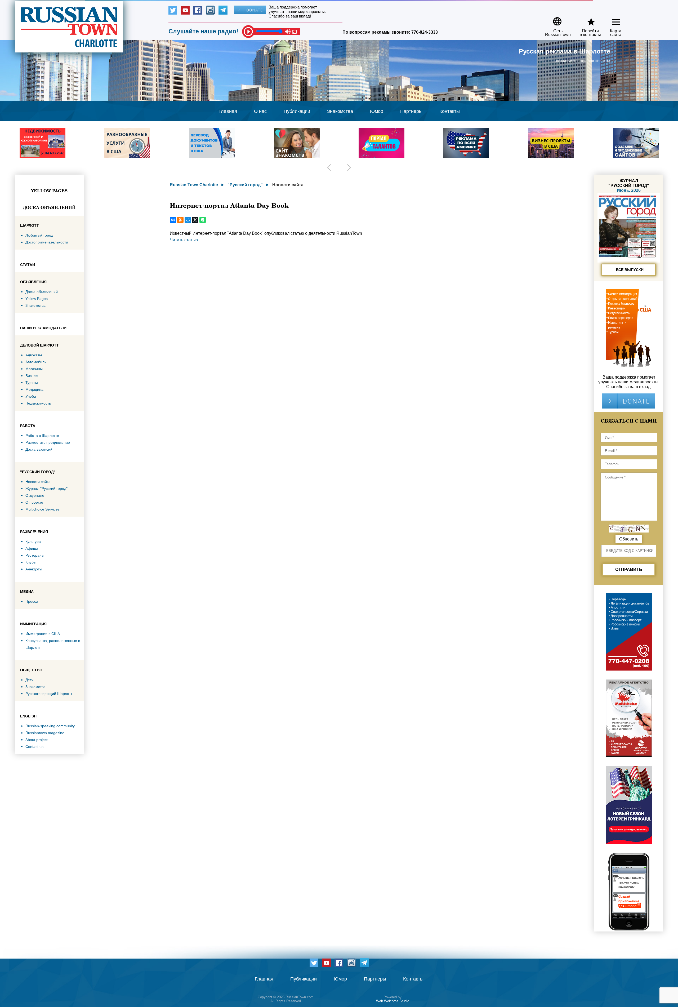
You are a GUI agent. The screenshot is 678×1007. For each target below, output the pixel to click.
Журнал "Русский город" (46, 488)
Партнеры (411, 111)
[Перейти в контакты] (587, 19)
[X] (195, 220)
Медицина (34, 389)
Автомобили (36, 362)
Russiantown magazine (44, 733)
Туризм (31, 382)
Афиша (31, 548)
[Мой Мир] (188, 220)
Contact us (34, 746)
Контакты (449, 111)
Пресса (31, 601)
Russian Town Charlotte (194, 185)
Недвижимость (38, 403)
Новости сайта (38, 482)
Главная (227, 111)
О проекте (34, 502)
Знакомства (340, 111)
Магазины (34, 369)
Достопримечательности (46, 242)
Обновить (628, 539)
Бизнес (31, 376)
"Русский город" (245, 185)
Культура (33, 541)
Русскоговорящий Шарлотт (48, 693)
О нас (260, 111)
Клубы (30, 562)
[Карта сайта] (611, 19)
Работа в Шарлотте (42, 435)
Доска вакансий (38, 449)
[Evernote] (202, 220)
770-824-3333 (424, 32)
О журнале (34, 495)
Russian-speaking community (50, 726)
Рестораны (34, 555)
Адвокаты (33, 355)
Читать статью (184, 240)
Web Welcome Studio (392, 1001)
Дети (29, 680)
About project (36, 740)
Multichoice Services (42, 509)
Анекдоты (33, 569)
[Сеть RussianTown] (554, 19)
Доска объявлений (49, 207)
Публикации (297, 111)
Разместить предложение (47, 442)
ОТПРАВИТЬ (628, 569)
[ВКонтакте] (173, 220)
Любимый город (39, 235)
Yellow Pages (49, 191)
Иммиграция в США (42, 634)
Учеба (30, 396)
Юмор (376, 111)
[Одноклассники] (180, 220)
